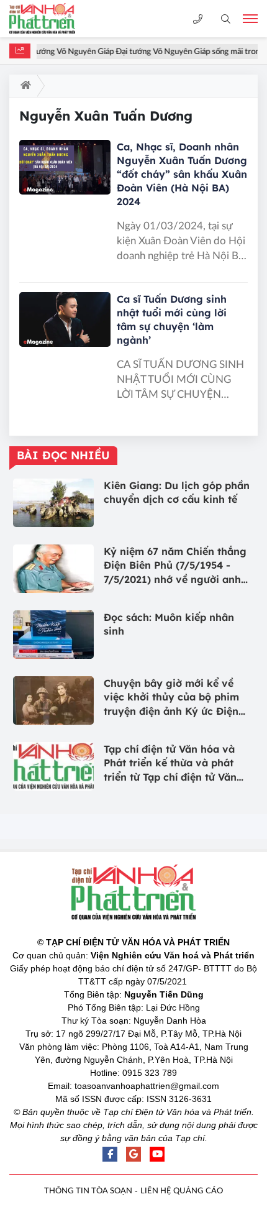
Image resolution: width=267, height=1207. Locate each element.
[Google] (133, 1154)
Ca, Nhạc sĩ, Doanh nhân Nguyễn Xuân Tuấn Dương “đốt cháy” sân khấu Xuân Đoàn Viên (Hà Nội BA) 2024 (182, 174)
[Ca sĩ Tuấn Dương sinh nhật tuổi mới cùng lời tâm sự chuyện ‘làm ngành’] (65, 319)
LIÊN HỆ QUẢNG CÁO (181, 1191)
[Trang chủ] (23, 86)
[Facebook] (109, 1154)
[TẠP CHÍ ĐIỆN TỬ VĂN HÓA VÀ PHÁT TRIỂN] (52, 18)
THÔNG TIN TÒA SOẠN (88, 1191)
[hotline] (197, 19)
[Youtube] (157, 1154)
